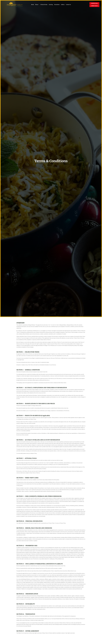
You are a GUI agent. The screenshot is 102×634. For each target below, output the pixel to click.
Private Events (43, 4)
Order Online (94, 5)
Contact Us (68, 4)
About (32, 4)
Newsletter (57, 4)
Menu (36, 4)
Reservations (94, 3)
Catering (51, 4)
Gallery (63, 4)
